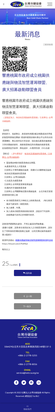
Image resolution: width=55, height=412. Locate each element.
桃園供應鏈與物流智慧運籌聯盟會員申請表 (34, 240)
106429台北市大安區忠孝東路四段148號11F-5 (27, 346)
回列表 (29, 273)
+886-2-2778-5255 (27, 355)
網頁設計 (29, 396)
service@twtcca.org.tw (27, 372)
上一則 (29, 296)
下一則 (26, 306)
